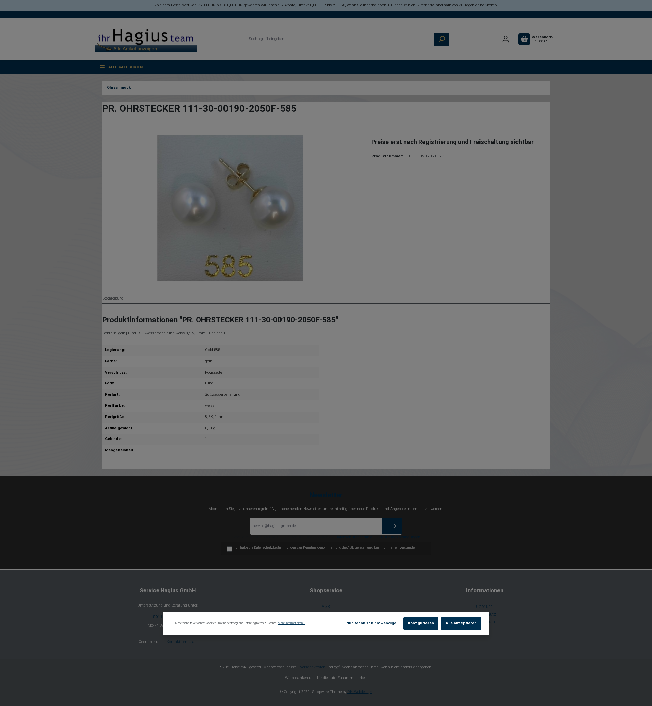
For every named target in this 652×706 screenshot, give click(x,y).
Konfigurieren (421, 623)
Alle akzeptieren (461, 623)
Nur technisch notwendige (371, 623)
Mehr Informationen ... (291, 623)
